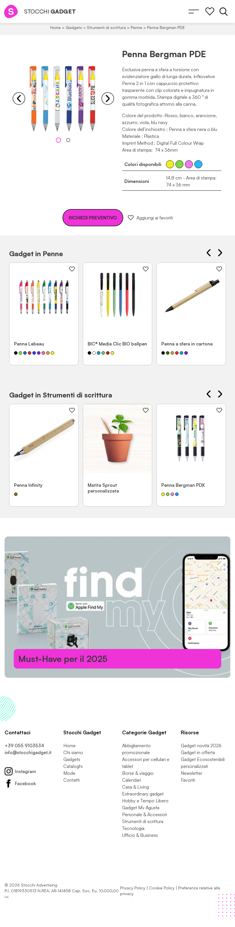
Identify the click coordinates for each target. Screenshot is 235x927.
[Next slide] (107, 98)
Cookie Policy (162, 887)
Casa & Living (135, 787)
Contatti (71, 780)
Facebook (25, 783)
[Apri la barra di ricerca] (223, 11)
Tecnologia (133, 828)
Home (55, 27)
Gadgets (74, 27)
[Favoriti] (209, 11)
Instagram (25, 771)
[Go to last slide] (19, 98)
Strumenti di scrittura (106, 27)
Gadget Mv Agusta (140, 807)
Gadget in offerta (198, 752)
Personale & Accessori (144, 814)
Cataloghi (73, 766)
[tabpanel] (63, 98)
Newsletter (191, 773)
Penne (136, 27)
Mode (69, 773)
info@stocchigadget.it (28, 752)
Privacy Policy (132, 887)
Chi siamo (73, 752)
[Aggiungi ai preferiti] (72, 269)
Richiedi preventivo (93, 218)
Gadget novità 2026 (201, 745)
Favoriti (188, 780)
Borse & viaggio (138, 773)
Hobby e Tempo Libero (145, 801)
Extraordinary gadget (143, 794)
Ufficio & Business (140, 835)
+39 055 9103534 (24, 745)
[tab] (58, 140)
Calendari (131, 780)
